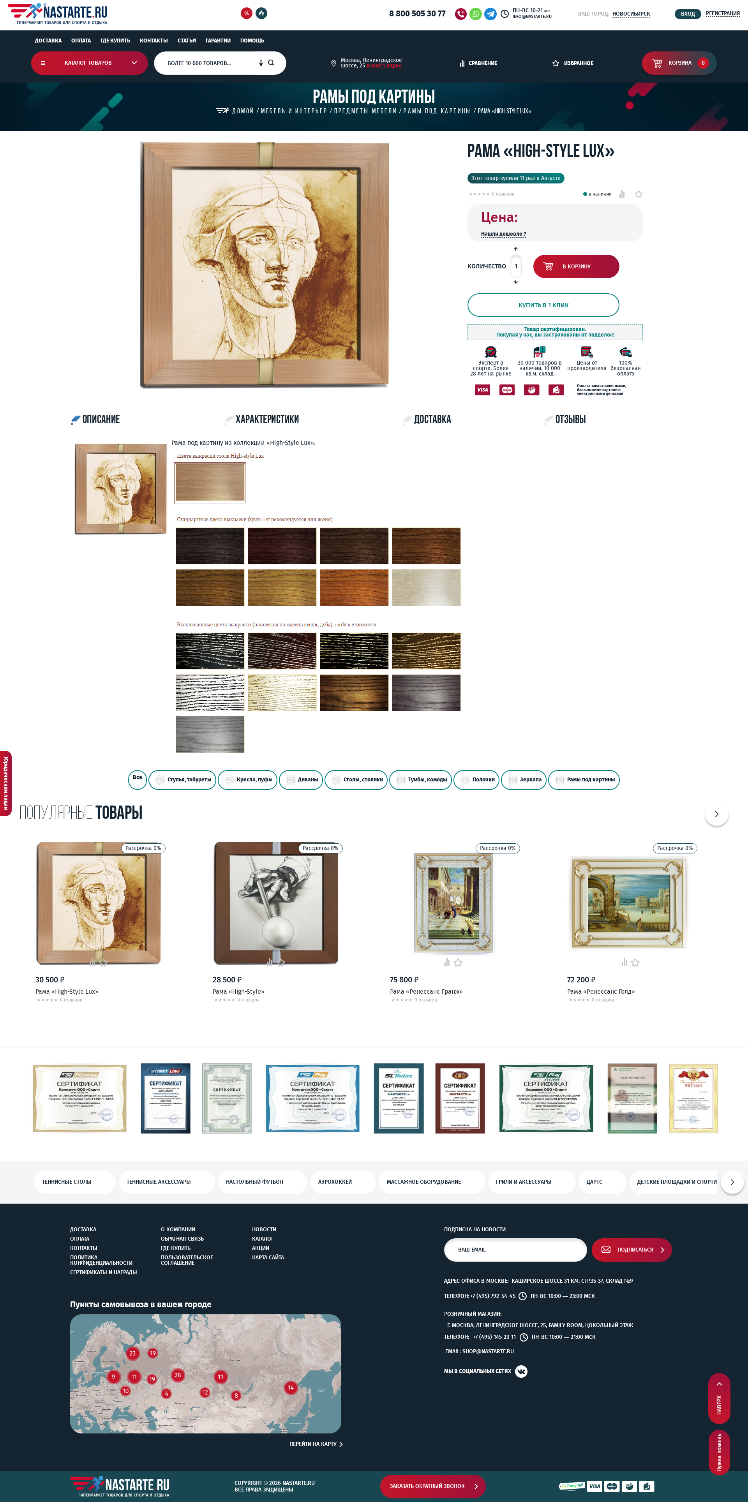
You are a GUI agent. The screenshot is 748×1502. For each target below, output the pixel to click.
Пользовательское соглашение (187, 1260)
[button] (717, 814)
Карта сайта (268, 1257)
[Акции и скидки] (246, 13)
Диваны (308, 779)
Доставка (48, 40)
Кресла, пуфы (255, 779)
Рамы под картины (591, 779)
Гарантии (218, 40)
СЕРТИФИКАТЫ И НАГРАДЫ (103, 1272)
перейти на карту (313, 1444)
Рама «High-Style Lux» (67, 991)
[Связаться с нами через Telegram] (492, 14)
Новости (264, 1229)
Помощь (252, 40)
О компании (178, 1229)
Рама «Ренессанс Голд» (601, 991)
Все (137, 777)
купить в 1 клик (544, 305)
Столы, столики (363, 779)
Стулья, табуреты (190, 779)
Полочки (484, 779)
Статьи (187, 40)
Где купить (115, 40)
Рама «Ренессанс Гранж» (426, 991)
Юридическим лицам (6, 783)
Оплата (81, 40)
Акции (260, 1248)
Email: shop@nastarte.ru (479, 1351)
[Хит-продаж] (261, 13)
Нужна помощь (719, 1453)
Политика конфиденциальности (101, 1260)
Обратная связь (182, 1239)
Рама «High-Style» (239, 991)
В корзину (577, 266)
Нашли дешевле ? (503, 234)
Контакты (154, 40)
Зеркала (531, 779)
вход (688, 14)
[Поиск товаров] (277, 63)
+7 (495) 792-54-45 (492, 1296)
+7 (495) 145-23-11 (494, 1337)
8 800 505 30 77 (417, 14)
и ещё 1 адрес (384, 65)
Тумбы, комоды (427, 779)
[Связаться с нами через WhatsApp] (475, 14)
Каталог (263, 1239)
